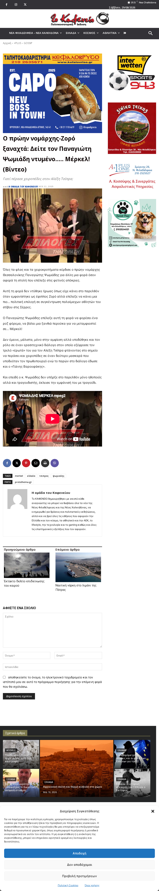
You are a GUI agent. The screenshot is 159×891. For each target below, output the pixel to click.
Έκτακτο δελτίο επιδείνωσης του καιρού (24, 583)
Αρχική (7, 43)
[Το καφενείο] (79, 18)
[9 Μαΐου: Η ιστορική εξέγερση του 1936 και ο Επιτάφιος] (132, 783)
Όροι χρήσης (92, 885)
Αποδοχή (79, 853)
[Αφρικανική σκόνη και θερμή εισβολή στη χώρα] (76, 768)
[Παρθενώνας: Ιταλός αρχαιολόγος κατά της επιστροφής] (21, 754)
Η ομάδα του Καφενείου (23, 187)
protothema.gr (23, 482)
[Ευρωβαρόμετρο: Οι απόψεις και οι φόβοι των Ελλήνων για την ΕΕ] (132, 754)
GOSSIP (28, 43)
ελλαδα (31, 475)
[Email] (35, 463)
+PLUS (17, 43)
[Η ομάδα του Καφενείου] (17, 510)
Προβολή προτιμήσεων (79, 876)
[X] (25, 4)
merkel (19, 475)
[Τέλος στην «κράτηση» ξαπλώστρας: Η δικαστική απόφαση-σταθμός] (21, 783)
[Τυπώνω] (45, 463)
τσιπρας (44, 475)
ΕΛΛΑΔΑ (10, 779)
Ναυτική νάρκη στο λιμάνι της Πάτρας (75, 588)
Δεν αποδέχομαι (79, 865)
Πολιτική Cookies (68, 885)
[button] (153, 811)
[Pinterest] (26, 463)
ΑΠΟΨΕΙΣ (11, 750)
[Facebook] (6, 4)
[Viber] (55, 463)
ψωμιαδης (58, 475)
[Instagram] (15, 4)
